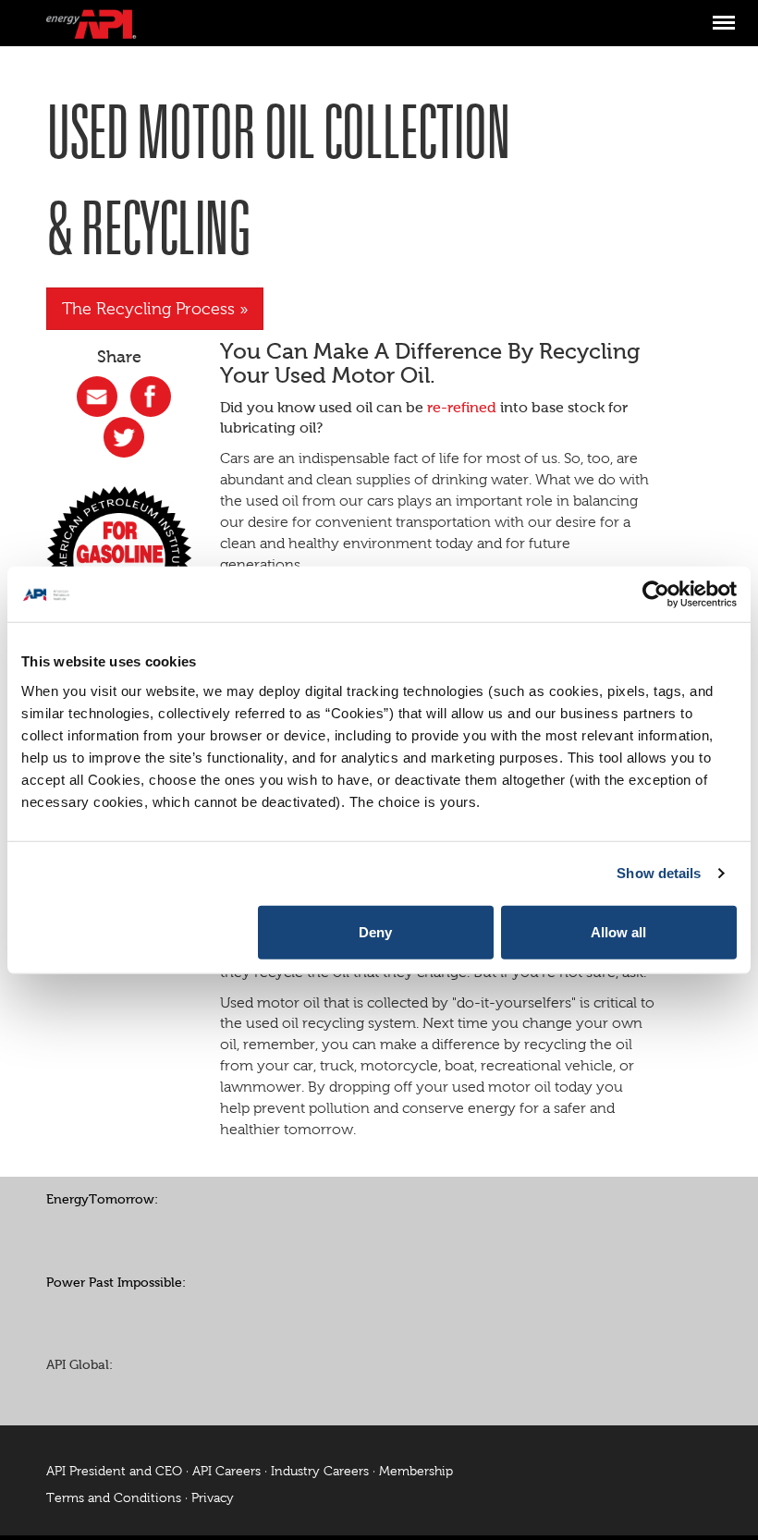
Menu (723, 12)
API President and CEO (114, 1471)
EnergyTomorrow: (102, 1199)
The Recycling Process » (155, 308)
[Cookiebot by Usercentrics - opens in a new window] (656, 594)
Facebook (65, 1229)
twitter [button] (124, 437)
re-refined (461, 407)
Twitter (106, 1229)
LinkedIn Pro (148, 1395)
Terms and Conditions (113, 1498)
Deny (375, 931)
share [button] (97, 396)
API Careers (226, 1471)
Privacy (212, 1498)
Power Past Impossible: (116, 1282)
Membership (416, 1471)
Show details (659, 873)
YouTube (189, 1229)
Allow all (618, 931)
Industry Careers (320, 1471)
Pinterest (148, 1229)
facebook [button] (150, 396)
